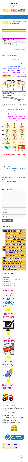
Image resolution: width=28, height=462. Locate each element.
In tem (15, 447)
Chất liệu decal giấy (6, 281)
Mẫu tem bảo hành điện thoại (8, 285)
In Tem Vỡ (16, 444)
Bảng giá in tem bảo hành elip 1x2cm (11, 177)
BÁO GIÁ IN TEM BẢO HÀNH (13, 63)
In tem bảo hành (14, 3)
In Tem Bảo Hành (7, 444)
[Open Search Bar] (26, 17)
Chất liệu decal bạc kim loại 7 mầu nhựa (11, 279)
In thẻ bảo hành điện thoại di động (11, 183)
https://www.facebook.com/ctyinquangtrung (15, 168)
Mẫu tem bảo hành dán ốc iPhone (9, 283)
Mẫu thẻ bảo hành (6, 277)
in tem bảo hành (8, 104)
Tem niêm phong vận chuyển (9, 181)
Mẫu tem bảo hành (6, 150)
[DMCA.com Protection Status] (14, 428)
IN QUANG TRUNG (7, 65)
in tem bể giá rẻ (8, 114)
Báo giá (5, 176)
